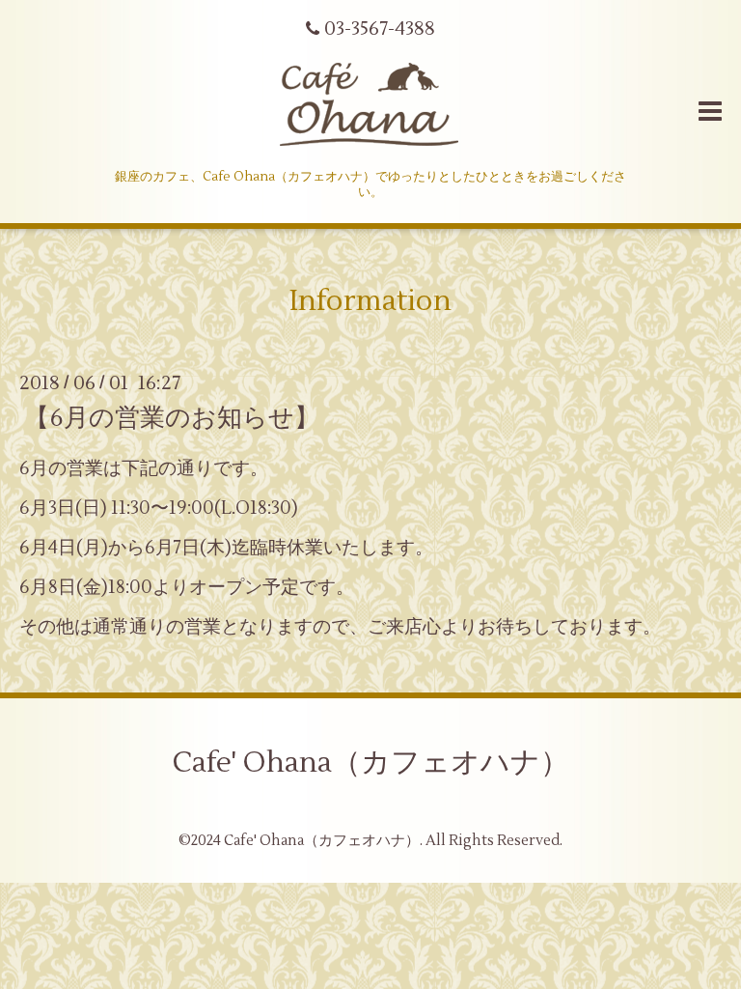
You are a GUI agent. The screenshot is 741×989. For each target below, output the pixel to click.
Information (370, 301)
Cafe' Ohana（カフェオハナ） (371, 762)
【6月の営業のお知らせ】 (171, 417)
